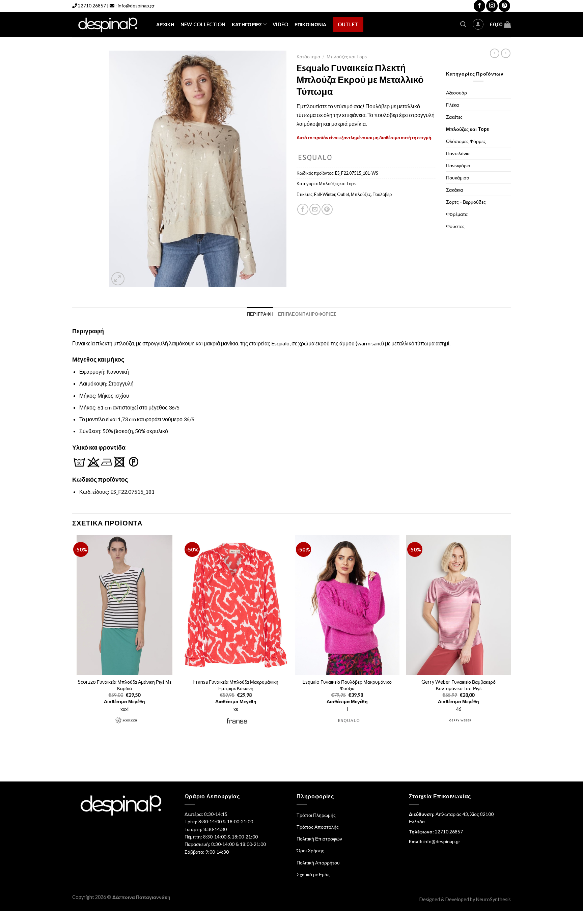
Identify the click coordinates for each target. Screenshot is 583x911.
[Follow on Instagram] (492, 6)
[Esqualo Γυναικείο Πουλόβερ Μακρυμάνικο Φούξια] (347, 605)
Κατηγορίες (247, 24)
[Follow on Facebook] (479, 6)
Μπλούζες (361, 194)
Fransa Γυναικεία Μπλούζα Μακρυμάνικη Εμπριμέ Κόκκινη (235, 685)
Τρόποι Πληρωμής (316, 815)
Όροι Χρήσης (310, 850)
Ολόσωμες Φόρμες (466, 141)
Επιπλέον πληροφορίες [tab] (307, 314)
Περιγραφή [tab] (260, 314)
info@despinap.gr (136, 5)
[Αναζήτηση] (463, 24)
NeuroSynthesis (493, 899)
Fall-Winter (324, 194)
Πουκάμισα (457, 177)
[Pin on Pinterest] (327, 209)
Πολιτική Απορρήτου (318, 862)
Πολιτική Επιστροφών (319, 839)
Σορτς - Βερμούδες (466, 202)
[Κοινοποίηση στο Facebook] (302, 209)
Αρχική (165, 24)
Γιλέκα (452, 105)
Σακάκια (454, 190)
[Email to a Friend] (315, 209)
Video (280, 24)
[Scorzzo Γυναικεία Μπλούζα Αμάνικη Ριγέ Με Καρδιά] (124, 605)
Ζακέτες (454, 117)
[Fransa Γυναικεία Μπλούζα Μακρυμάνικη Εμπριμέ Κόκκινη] (236, 605)
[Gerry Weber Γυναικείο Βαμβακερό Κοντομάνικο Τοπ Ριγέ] (458, 605)
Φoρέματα (457, 214)
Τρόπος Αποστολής (318, 827)
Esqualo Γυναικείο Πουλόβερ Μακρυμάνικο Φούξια (347, 685)
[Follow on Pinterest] (504, 6)
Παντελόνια (458, 153)
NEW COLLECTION (203, 24)
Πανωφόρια (458, 165)
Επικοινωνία (311, 24)
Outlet (348, 24)
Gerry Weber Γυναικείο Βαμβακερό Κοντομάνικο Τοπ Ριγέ (458, 685)
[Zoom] (117, 278)
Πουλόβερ (382, 194)
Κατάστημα (308, 56)
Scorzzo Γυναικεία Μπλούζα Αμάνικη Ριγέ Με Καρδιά (124, 685)
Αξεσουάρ (456, 92)
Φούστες (455, 226)
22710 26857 (92, 5)
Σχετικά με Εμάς (313, 874)
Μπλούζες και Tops (347, 56)
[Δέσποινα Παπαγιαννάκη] (109, 24)
